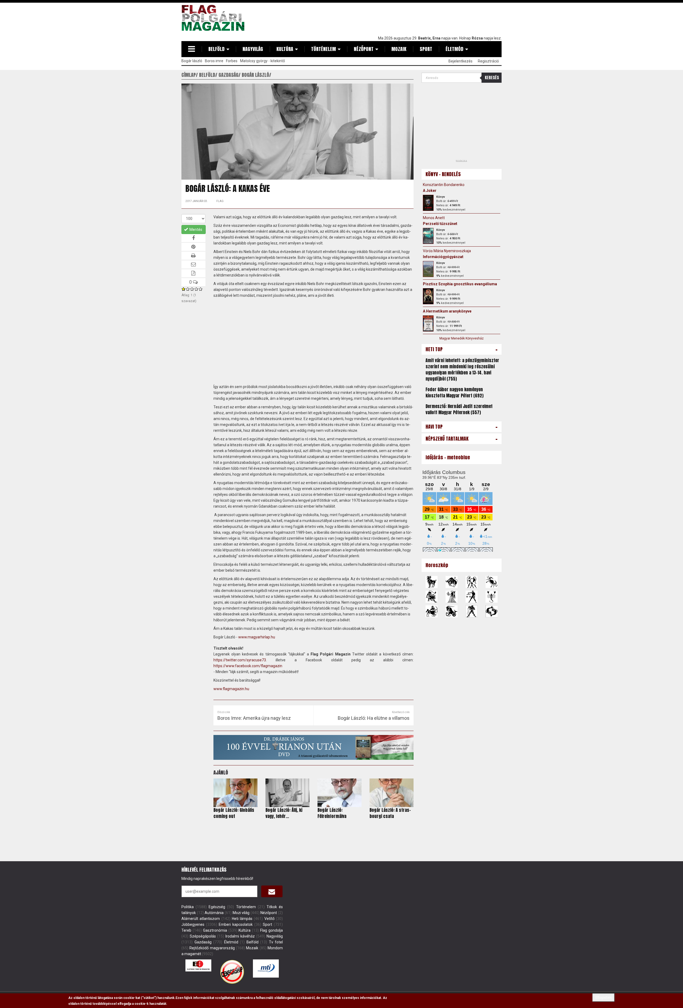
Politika (187, 907)
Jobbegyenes (192, 924)
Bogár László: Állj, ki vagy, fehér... (283, 813)
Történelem (323, 49)
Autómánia (214, 913)
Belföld (216, 49)
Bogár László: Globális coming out (233, 813)
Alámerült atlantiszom (200, 918)
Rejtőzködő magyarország (212, 948)
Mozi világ (241, 913)
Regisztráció (488, 61)
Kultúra (284, 49)
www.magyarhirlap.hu (256, 637)
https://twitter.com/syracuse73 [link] (239, 660)
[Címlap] (215, 18)
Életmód (454, 49)
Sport (426, 49)
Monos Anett (434, 218)
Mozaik (398, 49)
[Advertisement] (404, 18)
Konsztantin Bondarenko (443, 185)
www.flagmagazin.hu (231, 689)
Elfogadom (603, 997)
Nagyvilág (253, 49)
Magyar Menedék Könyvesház (461, 338)
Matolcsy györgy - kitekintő (262, 61)
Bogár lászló (191, 61)
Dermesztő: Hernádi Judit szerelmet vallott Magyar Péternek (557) (459, 409)
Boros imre (214, 61)
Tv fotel (276, 942)
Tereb (186, 930)
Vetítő (269, 918)
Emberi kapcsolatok (236, 924)
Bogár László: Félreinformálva (331, 813)
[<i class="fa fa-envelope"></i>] (272, 891)
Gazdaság (203, 942)
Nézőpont (364, 49)
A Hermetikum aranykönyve (447, 311)
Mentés (195, 229)
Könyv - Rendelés (443, 174)
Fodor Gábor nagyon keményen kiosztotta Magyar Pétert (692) (454, 392)
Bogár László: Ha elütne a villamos (374, 718)
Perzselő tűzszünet (440, 224)
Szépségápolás (203, 936)
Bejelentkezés (460, 61)
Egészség (217, 907)
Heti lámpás (242, 918)
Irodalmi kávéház (240, 936)
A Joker (429, 190)
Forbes (231, 61)
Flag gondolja (271, 930)
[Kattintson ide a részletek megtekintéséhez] (428, 203)
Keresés (492, 77)
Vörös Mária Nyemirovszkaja (447, 251)
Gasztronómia (215, 930)
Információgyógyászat (443, 257)
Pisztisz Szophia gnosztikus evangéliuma (460, 284)
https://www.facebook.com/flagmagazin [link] (247, 666)
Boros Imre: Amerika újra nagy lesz (254, 718)
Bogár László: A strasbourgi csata (390, 813)
